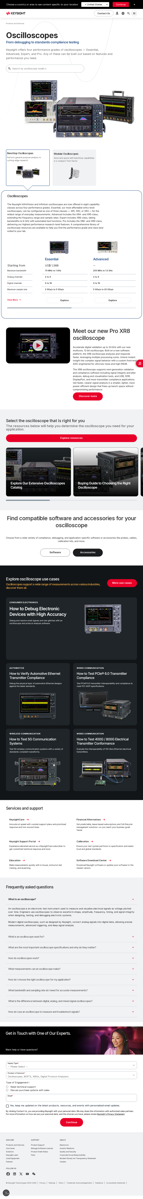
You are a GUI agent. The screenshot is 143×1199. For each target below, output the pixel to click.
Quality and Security (68, 1152)
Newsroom (64, 1145)
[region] (71, 459)
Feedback (99, 1183)
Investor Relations (67, 1148)
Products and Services (15, 1145)
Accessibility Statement (115, 1183)
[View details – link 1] (17, 13)
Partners (9, 1162)
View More (12, 300)
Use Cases (10, 1148)
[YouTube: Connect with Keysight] (27, 1174)
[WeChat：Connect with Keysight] (34, 1174)
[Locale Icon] (123, 13)
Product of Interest (16, 1073)
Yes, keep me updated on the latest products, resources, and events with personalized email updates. (65, 1105)
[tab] (28, 168)
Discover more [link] (88, 396)
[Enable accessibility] (6, 1193)
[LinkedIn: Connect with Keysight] (14, 1174)
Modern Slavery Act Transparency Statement (78, 1158)
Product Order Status (39, 1152)
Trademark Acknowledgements (79, 1183)
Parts (33, 1155)
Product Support (37, 1145)
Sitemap (52, 1183)
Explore (64, 300)
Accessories (88, 552)
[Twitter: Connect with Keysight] (21, 1174)
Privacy (43, 1183)
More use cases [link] (122, 582)
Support (35, 1140)
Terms (61, 1183)
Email (10, 1096)
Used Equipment (12, 1158)
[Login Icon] (117, 13)
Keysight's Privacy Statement (111, 1114)
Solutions (10, 1152)
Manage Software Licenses (42, 1148)
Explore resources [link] (71, 437)
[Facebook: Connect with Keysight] (8, 1174)
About (63, 1140)
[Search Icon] (128, 13)
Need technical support (23, 1086)
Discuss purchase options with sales (29, 1090)
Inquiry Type (13, 1063)
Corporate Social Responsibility (72, 1155)
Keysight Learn (12, 1155)
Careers (63, 1162)
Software (55, 552)
